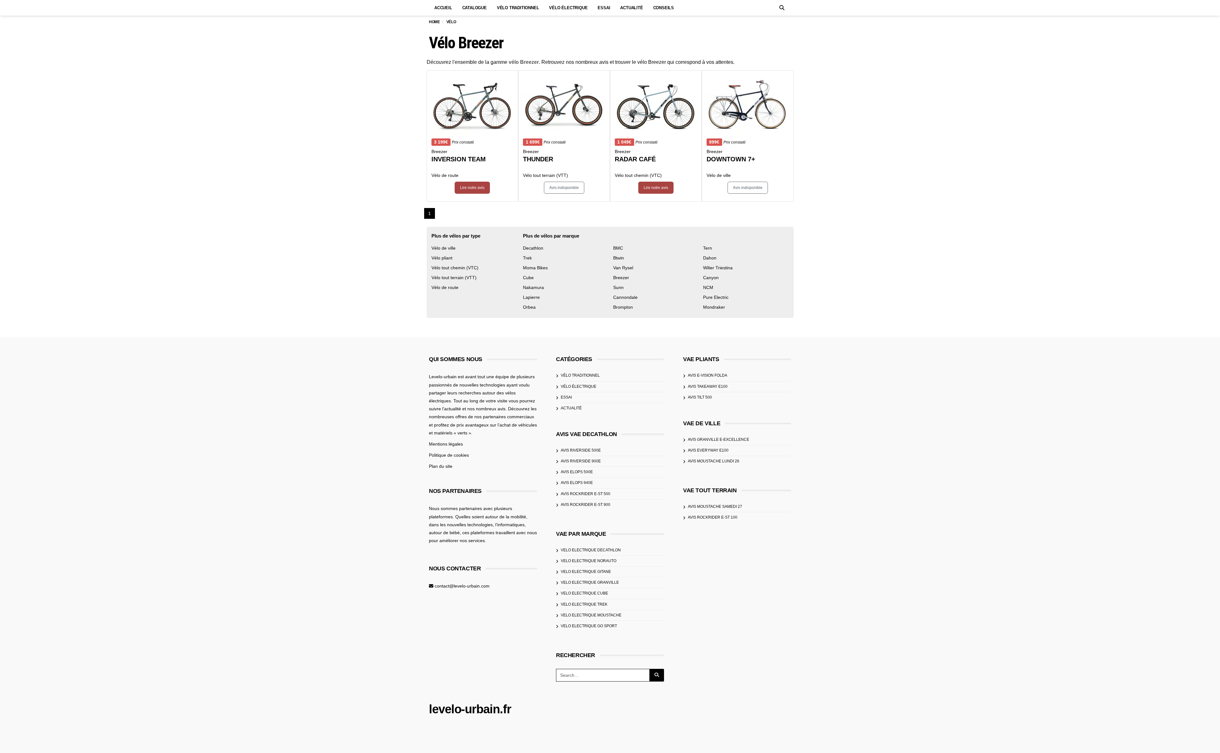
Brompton (623, 307)
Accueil (443, 7)
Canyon (711, 277)
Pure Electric (716, 297)
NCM (708, 287)
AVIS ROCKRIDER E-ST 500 (585, 494)
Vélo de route (444, 287)
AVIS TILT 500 (700, 397)
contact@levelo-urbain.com (462, 585)
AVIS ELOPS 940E (577, 483)
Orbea (529, 307)
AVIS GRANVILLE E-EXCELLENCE (718, 439)
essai (566, 397)
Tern (707, 248)
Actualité (631, 7)
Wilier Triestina (718, 267)
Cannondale (625, 297)
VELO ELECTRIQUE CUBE (584, 593)
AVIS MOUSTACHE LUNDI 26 (713, 461)
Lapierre (531, 297)
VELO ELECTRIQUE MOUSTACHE (591, 615)
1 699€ (533, 142)
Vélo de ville (443, 248)
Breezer (621, 277)
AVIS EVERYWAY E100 (708, 450)
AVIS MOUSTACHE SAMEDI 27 (715, 506)
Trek (527, 257)
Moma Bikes (535, 267)
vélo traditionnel (580, 375)
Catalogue (474, 7)
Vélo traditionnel (518, 7)
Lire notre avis (472, 187)
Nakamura (533, 287)
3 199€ (441, 142)
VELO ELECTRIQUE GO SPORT (589, 626)
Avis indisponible (564, 187)
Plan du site (440, 466)
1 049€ (624, 142)
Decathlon (533, 248)
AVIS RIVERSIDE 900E (581, 461)
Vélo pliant (441, 257)
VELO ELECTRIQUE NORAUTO (588, 561)
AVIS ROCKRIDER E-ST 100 (712, 517)
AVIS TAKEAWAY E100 (708, 386)
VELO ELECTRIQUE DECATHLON (591, 550)
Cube (528, 277)
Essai (604, 7)
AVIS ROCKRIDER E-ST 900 (585, 504)
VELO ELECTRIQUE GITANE (586, 571)
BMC (618, 248)
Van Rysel (623, 267)
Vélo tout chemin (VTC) (454, 267)
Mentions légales (446, 444)
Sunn (618, 287)
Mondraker (714, 307)
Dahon (709, 257)
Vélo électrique (568, 7)
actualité (571, 408)
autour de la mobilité (505, 516)
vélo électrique (578, 386)
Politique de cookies (449, 455)
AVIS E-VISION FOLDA (707, 375)
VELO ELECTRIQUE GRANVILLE (590, 582)
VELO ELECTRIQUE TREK (584, 604)
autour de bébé (444, 532)
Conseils (663, 7)
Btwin (618, 257)
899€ (714, 142)
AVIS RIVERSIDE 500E (581, 450)
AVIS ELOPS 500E (577, 472)
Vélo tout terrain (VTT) (454, 277)
